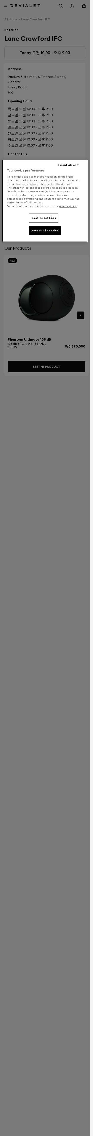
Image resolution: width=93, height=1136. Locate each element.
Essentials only (68, 165)
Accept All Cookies (44, 230)
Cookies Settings (43, 217)
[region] (44, 201)
